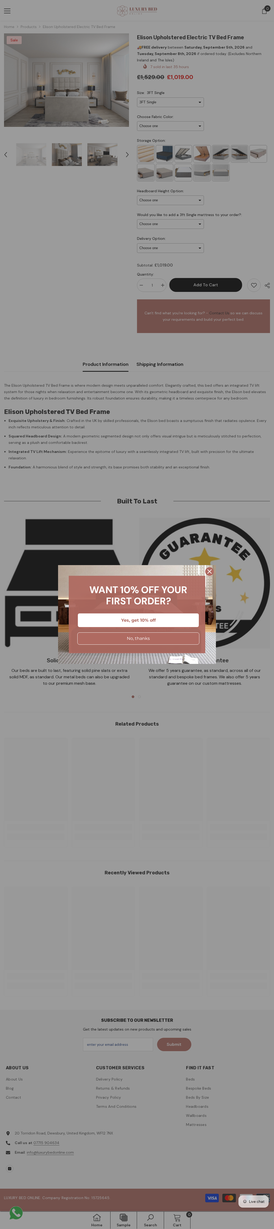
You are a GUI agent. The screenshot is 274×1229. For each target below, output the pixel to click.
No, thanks (138, 638)
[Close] (209, 571)
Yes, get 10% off (138, 620)
